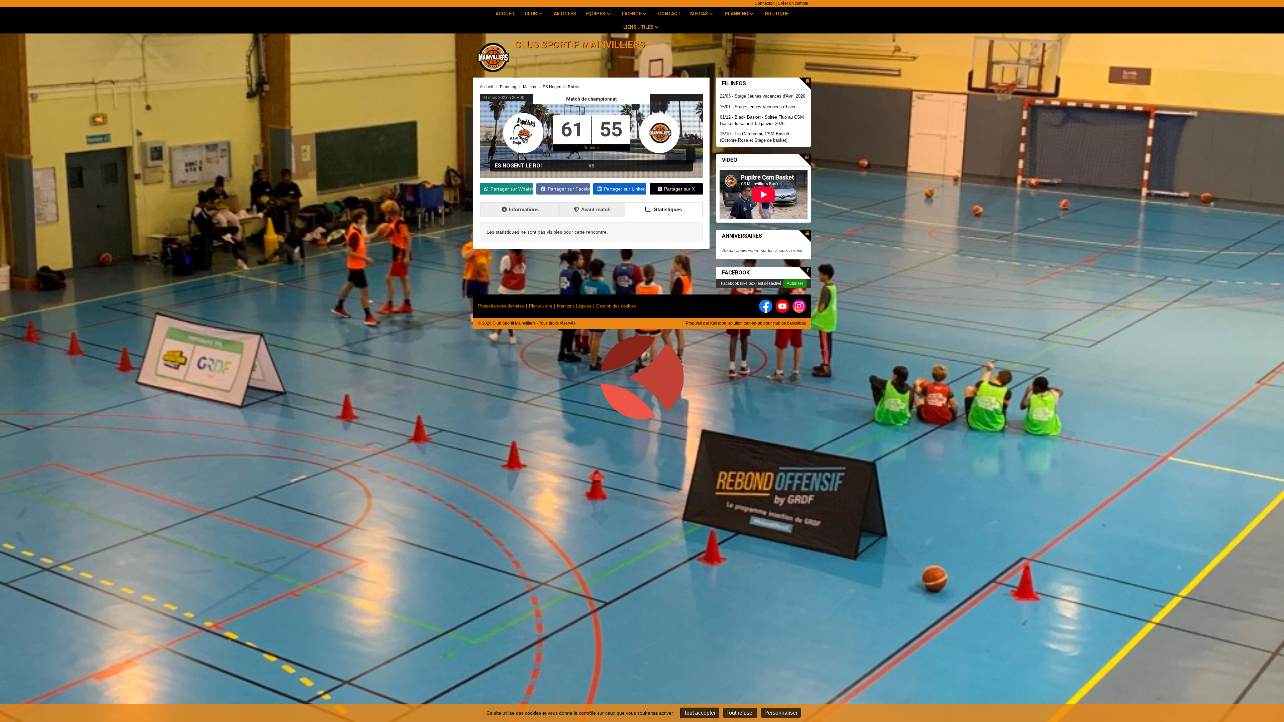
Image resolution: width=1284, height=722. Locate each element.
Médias (699, 13)
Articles (565, 13)
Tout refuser (740, 713)
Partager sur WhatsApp (512, 189)
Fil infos (734, 83)
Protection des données (501, 306)
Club (531, 13)
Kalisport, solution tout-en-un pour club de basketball (758, 323)
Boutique (777, 13)
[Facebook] (765, 306)
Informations (524, 209)
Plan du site (540, 306)
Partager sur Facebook (569, 189)
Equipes (595, 13)
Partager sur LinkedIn (625, 189)
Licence (632, 13)
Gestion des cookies (616, 306)
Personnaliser (780, 713)
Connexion (765, 3)
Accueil (505, 13)
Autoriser (795, 283)
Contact (669, 13)
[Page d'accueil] (493, 57)
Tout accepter (700, 713)
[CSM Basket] (642, 380)
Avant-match (596, 209)
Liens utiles (639, 27)
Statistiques (667, 209)
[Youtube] (782, 306)
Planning (737, 13)
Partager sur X (679, 189)
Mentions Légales (574, 306)
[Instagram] (799, 306)
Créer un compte (793, 3)
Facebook (736, 272)
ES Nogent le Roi (518, 165)
